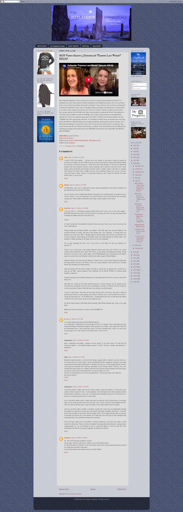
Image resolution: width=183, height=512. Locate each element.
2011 (135, 276)
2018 (135, 255)
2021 (135, 160)
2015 (135, 264)
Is (64, 319)
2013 (135, 270)
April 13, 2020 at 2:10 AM (81, 340)
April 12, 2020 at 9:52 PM (76, 157)
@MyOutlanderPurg (81, 140)
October (137, 169)
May (136, 178)
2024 (135, 151)
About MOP (97, 46)
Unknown (67, 438)
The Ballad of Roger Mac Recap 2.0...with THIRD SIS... (140, 217)
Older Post (121, 489)
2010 (135, 279)
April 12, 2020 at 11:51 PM (77, 185)
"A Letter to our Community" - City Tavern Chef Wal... (140, 238)
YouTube (75, 136)
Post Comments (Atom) (74, 494)
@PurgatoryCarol (95, 140)
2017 (135, 258)
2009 (135, 282)
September (138, 172)
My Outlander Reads (57, 46)
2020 (135, 163)
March (137, 245)
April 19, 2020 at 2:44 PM (79, 438)
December (138, 166)
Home (93, 489)
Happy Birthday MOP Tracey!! (140, 225)
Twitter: (71, 140)
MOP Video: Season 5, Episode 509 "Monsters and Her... (140, 197)
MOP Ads (85, 46)
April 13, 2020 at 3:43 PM (80, 387)
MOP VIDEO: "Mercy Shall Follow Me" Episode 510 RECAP (139, 187)
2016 (135, 261)
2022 (135, 157)
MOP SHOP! (42, 46)
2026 (135, 145)
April (137, 181)
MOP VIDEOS (73, 46)
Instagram (71, 143)
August (137, 175)
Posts (135, 84)
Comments (137, 88)
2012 (135, 273)
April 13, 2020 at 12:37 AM (74, 319)
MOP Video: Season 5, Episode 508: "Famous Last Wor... (140, 207)
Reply (66, 178)
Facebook (70, 138)
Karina (66, 185)
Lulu (65, 157)
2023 (135, 154)
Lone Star (67, 208)
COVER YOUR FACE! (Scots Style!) (140, 231)
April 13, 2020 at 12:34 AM (79, 208)
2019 (135, 252)
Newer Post (64, 489)
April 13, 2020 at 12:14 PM (76, 357)
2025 (135, 148)
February (138, 248)
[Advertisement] (45, 178)
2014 (135, 267)
